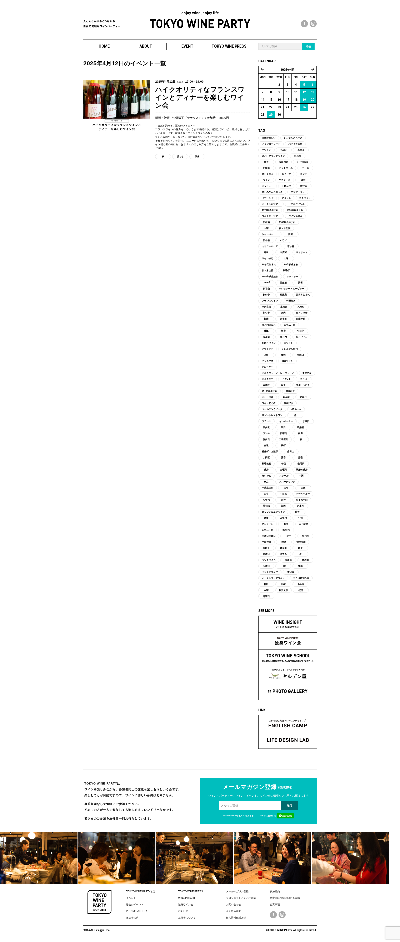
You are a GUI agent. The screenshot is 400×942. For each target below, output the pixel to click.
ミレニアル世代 (290, 349)
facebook (304, 23)
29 (270, 114)
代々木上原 (267, 270)
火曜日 (266, 566)
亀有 (266, 162)
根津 (266, 318)
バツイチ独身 (295, 144)
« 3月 (262, 69)
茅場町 (286, 270)
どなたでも (267, 367)
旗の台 (266, 294)
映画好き (288, 403)
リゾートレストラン (272, 415)
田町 (290, 234)
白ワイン (288, 343)
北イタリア (267, 379)
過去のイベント (135, 904)
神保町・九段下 (270, 451)
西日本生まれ (303, 294)
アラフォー (292, 276)
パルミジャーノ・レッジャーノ (278, 373)
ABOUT (146, 46)
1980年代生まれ (287, 222)
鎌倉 (300, 548)
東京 (266, 481)
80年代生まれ (291, 264)
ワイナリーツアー (271, 216)
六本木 (300, 505)
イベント (286, 379)
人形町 (301, 306)
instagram (313, 23)
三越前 (283, 282)
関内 (283, 312)
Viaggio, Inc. (103, 930)
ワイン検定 (267, 258)
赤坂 (266, 445)
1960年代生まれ (270, 276)
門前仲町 (266, 542)
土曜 (283, 566)
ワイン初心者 (269, 403)
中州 (300, 518)
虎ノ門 (283, 337)
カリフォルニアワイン (273, 512)
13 (312, 92)
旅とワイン (302, 337)
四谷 (266, 493)
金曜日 (301, 463)
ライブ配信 (302, 162)
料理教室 (266, 463)
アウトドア (267, 349)
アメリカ (286, 198)
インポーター (286, 421)
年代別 (305, 536)
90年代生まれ (269, 264)
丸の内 (283, 150)
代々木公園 (284, 228)
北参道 (300, 584)
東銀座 (288, 560)
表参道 (266, 427)
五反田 (266, 337)
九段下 (266, 548)
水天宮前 (266, 306)
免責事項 (275, 904)
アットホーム (286, 168)
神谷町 (305, 560)
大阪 (303, 487)
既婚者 (300, 427)
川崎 (283, 584)
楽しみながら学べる (272, 192)
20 (312, 99)
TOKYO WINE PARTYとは (140, 891)
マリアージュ (298, 192)
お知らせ (183, 911)
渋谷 (297, 512)
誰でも (180, 156)
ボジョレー (267, 186)
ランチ (266, 433)
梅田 (266, 584)
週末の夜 (306, 373)
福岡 (283, 505)
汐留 (197, 156)
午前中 (300, 331)
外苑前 (297, 156)
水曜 (266, 590)
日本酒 (266, 222)
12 (304, 92)
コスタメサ (305, 198)
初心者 (266, 312)
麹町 (283, 445)
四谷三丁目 (267, 530)
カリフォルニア (270, 246)
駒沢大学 (283, 590)
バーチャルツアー (271, 204)
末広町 (283, 252)
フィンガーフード (271, 144)
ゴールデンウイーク (272, 409)
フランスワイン (270, 300)
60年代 (283, 518)
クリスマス (267, 361)
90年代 (303, 397)
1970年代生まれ (270, 210)
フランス (266, 421)
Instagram (282, 914)
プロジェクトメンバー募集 (241, 897)
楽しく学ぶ (267, 174)
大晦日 (300, 355)
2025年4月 (287, 69)
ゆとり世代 (267, 397)
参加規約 (275, 891)
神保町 (283, 548)
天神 (283, 499)
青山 (300, 566)
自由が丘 (300, 318)
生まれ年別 (302, 499)
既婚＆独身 (302, 469)
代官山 (266, 288)
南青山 (290, 451)
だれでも (266, 475)
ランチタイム (269, 560)
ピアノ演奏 (302, 312)
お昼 (286, 524)
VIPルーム (296, 409)
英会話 (266, 505)
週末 (303, 180)
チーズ (305, 168)
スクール (284, 475)
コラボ (303, 379)
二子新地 (303, 524)
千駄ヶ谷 (286, 186)
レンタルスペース (293, 137)
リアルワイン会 (297, 204)
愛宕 (283, 457)
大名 (286, 487)
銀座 (300, 433)
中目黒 (283, 493)
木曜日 (266, 554)
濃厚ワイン (287, 361)
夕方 (288, 536)
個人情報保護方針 (236, 917)
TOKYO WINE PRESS (229, 46)
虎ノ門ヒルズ (269, 325)
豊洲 (283, 355)
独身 (266, 469)
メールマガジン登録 (237, 891)
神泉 (283, 542)
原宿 (300, 457)
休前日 (266, 439)
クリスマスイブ (270, 572)
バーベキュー (303, 493)
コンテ (303, 174)
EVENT (187, 46)
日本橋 (266, 240)
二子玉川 (283, 439)
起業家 (283, 294)
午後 (283, 463)
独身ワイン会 (185, 904)
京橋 (266, 518)
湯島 (266, 252)
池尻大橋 (301, 542)
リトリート (302, 252)
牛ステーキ (284, 180)
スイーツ (286, 174)
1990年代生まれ (295, 210)
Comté (266, 282)
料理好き (290, 300)
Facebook (273, 914)
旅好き (303, 186)
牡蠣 (266, 331)
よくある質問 (233, 911)
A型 (266, 355)
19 (304, 99)
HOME (104, 46)
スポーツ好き (303, 385)
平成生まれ (267, 487)
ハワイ (283, 240)
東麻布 (301, 150)
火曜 (266, 228)
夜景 (283, 385)
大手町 (283, 318)
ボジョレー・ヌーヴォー (291, 288)
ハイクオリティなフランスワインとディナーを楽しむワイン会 (200, 97)
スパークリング (287, 481)
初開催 (266, 168)
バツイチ (266, 150)
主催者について (187, 917)
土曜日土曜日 (269, 536)
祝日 (301, 590)
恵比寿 (290, 572)
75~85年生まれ (269, 391)
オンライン (267, 524)
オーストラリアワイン (273, 578)
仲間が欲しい (269, 137)
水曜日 (305, 421)
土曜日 (283, 469)
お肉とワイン (269, 343)
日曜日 (283, 433)
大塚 (286, 258)
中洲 (301, 475)
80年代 (286, 530)
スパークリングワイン (273, 156)
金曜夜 (266, 385)
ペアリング (267, 198)
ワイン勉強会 (295, 216)
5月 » (312, 69)
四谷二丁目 (289, 325)
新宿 (283, 331)
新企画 (286, 397)
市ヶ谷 (290, 246)
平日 (283, 427)
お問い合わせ (233, 904)
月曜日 (266, 596)
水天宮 (283, 306)
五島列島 (283, 162)
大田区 (266, 457)
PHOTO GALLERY (136, 911)
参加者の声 (132, 917)
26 (304, 107)
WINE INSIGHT (186, 897)
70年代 (266, 499)
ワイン (266, 180)
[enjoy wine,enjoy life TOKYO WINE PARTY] (200, 19)
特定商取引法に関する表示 (285, 897)
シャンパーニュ (270, 234)
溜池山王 (290, 391)
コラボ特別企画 (301, 578)
